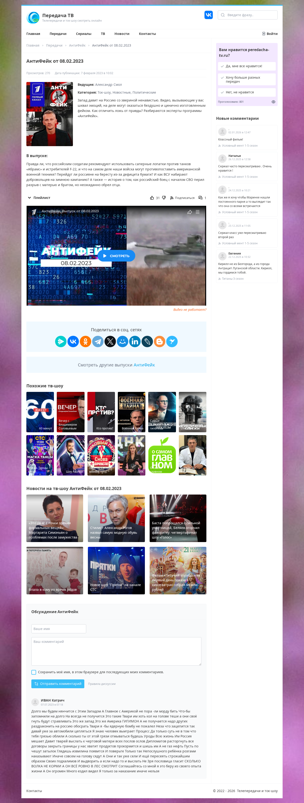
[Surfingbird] (172, 341)
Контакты (147, 33)
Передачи (58, 33)
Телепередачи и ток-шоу (257, 791)
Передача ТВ (58, 15)
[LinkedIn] (135, 341)
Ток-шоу (104, 92)
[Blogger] (159, 341)
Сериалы (83, 33)
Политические (144, 92)
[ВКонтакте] (73, 341)
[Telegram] (98, 341)
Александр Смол (108, 84)
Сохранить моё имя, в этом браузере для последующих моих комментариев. (101, 672)
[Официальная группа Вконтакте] (208, 17)
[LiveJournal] (147, 341)
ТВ (103, 33)
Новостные (122, 92)
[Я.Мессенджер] (60, 341)
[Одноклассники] (85, 341)
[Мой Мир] (122, 341)
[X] (110, 341)
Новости (121, 33)
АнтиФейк (77, 45)
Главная (33, 33)
